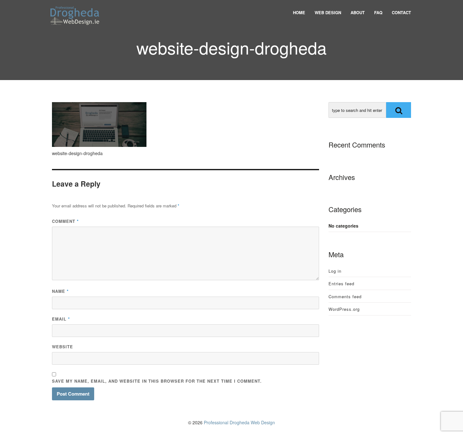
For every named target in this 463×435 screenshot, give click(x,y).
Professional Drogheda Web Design (239, 422)
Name (60, 291)
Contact (401, 12)
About (358, 12)
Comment (65, 221)
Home (299, 12)
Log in (335, 271)
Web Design (328, 12)
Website (62, 347)
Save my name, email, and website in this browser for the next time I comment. (157, 381)
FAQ (378, 12)
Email (61, 319)
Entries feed (341, 284)
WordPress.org (344, 309)
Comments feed (345, 296)
